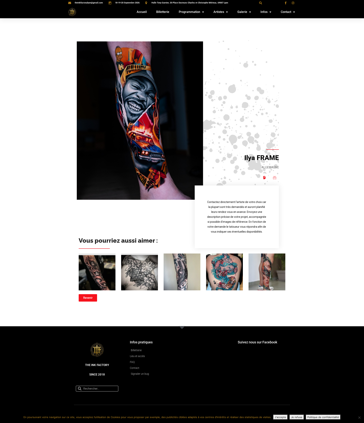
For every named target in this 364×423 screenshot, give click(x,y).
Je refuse (296, 417)
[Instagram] (264, 177)
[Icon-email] (274, 177)
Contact (286, 12)
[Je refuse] (359, 417)
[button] (260, 3)
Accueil (142, 12)
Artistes (218, 12)
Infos (264, 12)
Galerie (242, 12)
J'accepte (280, 417)
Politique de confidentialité (323, 417)
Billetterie (162, 12)
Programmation (189, 12)
